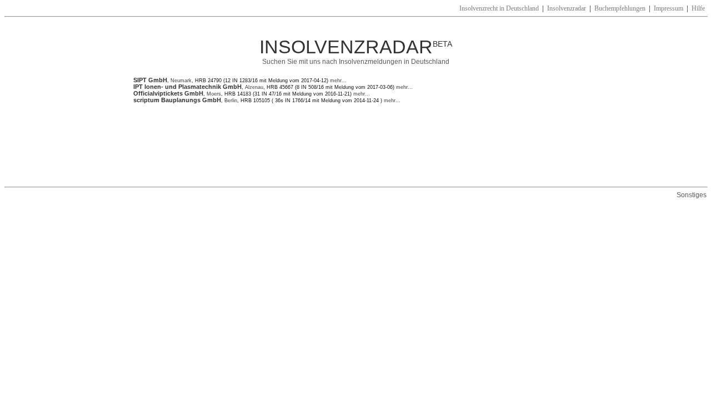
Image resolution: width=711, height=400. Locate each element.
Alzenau (254, 87)
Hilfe (698, 8)
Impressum (668, 8)
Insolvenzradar (566, 8)
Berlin (230, 100)
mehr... (337, 80)
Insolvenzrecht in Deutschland (499, 8)
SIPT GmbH (150, 80)
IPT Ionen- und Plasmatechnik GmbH (187, 86)
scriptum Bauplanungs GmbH (177, 100)
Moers (214, 94)
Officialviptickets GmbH (168, 93)
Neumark (181, 80)
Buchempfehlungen (619, 8)
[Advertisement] (335, 145)
